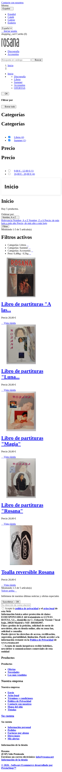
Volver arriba (9, 590)
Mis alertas (13, 738)
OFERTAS (19, 88)
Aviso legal (13, 695)
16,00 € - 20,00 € (24, 174)
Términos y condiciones (20, 698)
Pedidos (12, 730)
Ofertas (12, 669)
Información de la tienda (14, 759)
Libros (17, 79)
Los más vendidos (17, 675)
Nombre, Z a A (37, 220)
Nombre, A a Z (10, 217)
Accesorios (13, 54)
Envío (11, 692)
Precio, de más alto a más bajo (32, 223)
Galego (11, 20)
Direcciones (14, 735)
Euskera (12, 22)
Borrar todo (9, 106)
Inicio (10, 73)
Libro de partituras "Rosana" (22, 508)
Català (11, 17)
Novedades (13, 672)
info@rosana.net (45, 757)
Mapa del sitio (15, 706)
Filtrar (5, 226)
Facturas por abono (18, 733)
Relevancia (7, 220)
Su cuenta (7, 716)
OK (5, 94)
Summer (18, 82)
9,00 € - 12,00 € (24, 170)
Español (12, 14)
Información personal (19, 727)
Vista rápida (8, 323)
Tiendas (12, 709)
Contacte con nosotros (12, 2)
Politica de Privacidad (19, 701)
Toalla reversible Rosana (27, 572)
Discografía (13, 51)
